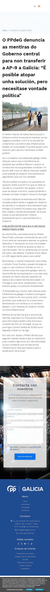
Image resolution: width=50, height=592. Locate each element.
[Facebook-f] (18, 544)
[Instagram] (22, 544)
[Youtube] (25, 544)
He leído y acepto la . (25, 448)
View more (38, 587)
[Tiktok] (31, 544)
